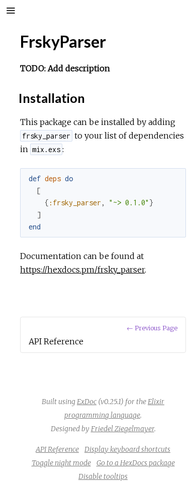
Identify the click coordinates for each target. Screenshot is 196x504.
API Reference (57, 449)
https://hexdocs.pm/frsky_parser (82, 270)
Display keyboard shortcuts (127, 449)
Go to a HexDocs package (135, 463)
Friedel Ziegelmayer (122, 428)
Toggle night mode (61, 463)
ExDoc (86, 401)
